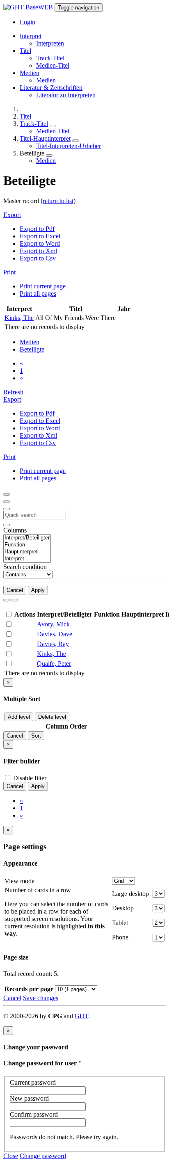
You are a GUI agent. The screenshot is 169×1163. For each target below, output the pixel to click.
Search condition (25, 566)
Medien (46, 80)
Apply (38, 590)
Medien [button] (29, 72)
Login (27, 21)
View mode (19, 880)
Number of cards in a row (38, 890)
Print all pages (38, 293)
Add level (19, 717)
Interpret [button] (30, 35)
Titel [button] (25, 50)
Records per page (29, 988)
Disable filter (28, 778)
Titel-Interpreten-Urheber (68, 145)
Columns (15, 530)
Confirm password (34, 1114)
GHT (81, 1015)
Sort (36, 736)
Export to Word (40, 243)
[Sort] (6, 501)
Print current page (43, 286)
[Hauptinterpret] (27, 551)
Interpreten (50, 43)
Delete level (52, 717)
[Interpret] (27, 558)
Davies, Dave (54, 634)
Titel (25, 116)
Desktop (123, 908)
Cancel (15, 590)
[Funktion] (27, 545)
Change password (43, 1155)
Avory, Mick (53, 624)
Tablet (120, 922)
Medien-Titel (52, 65)
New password (29, 1098)
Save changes (40, 997)
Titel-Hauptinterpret (45, 138)
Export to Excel (40, 236)
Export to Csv (38, 258)
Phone (120, 937)
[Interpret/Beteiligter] (27, 538)
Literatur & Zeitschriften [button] (51, 87)
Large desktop (130, 893)
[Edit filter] (6, 494)
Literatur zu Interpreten (66, 94)
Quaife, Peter (54, 663)
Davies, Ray (53, 643)
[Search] (6, 600)
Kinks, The (19, 317)
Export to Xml (38, 250)
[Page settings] (6, 509)
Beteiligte (32, 349)
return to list (58, 200)
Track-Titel (50, 58)
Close (10, 1155)
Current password (33, 1082)
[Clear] (14, 600)
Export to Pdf (37, 228)
